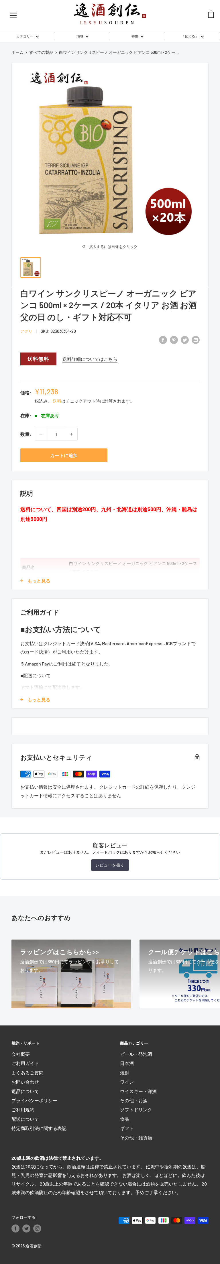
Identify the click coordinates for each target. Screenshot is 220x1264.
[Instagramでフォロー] (37, 1228)
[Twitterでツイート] (185, 339)
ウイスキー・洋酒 (138, 1091)
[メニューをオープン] (13, 15)
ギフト (127, 1128)
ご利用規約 (22, 1109)
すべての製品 (41, 52)
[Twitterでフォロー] (26, 1228)
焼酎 (124, 1072)
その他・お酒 (134, 1100)
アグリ (26, 331)
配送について (25, 1119)
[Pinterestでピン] (174, 339)
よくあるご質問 (27, 1072)
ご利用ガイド (25, 1063)
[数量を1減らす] (41, 434)
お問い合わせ (25, 1081)
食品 (124, 1119)
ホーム (17, 52)
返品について (25, 1091)
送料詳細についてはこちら (89, 359)
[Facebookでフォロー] (15, 1228)
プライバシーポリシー (34, 1100)
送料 (57, 400)
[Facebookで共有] (163, 339)
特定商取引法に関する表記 (38, 1128)
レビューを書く (110, 865)
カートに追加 (64, 455)
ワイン (127, 1081)
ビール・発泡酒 (136, 1054)
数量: (25, 434)
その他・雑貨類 (136, 1137)
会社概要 (20, 1054)
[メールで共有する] (196, 339)
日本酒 (127, 1063)
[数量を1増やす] (71, 434)
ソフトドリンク (136, 1109)
